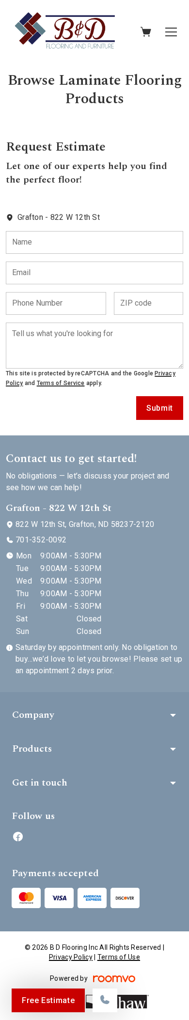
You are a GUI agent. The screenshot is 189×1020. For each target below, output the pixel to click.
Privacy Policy (71, 957)
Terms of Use (118, 957)
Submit (159, 408)
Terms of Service (61, 383)
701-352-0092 (41, 539)
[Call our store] (105, 1000)
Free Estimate (48, 1000)
